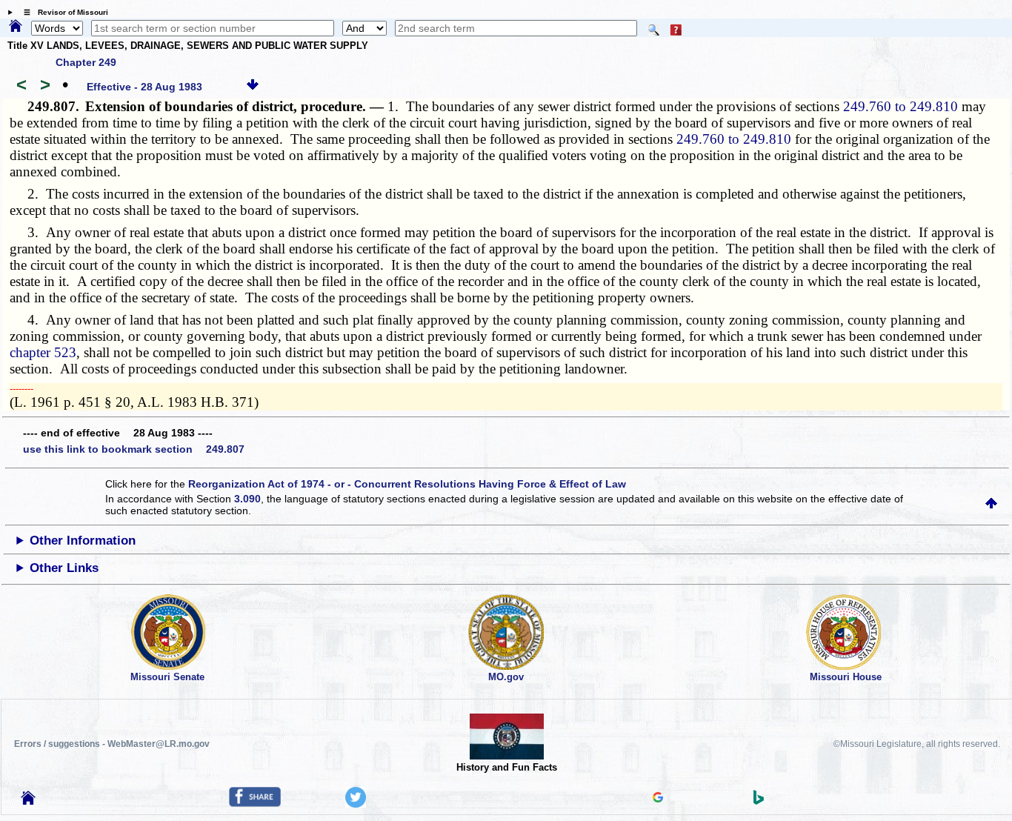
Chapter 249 (86, 62)
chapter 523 (43, 352)
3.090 (247, 499)
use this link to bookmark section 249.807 (133, 449)
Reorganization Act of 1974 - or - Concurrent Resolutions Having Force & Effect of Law (407, 484)
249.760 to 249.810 (900, 106)
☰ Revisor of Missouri (62, 12)
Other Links (64, 568)
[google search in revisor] (658, 799)
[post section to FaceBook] (255, 803)
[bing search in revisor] (758, 801)
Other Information (83, 541)
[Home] (15, 26)
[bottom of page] (253, 87)
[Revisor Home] (28, 801)
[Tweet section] (355, 804)
